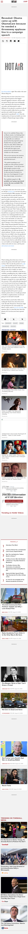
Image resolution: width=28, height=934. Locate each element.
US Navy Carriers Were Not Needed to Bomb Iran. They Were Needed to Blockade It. (15, 560)
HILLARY (15, 323)
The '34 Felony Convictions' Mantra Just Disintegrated (13, 924)
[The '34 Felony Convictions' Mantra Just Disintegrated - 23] (14, 913)
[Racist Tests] (14, 776)
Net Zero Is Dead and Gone (12, 710)
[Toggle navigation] (2, 1)
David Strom (5, 638)
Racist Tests (6, 786)
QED (17, 114)
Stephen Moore (6, 713)
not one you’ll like (19, 307)
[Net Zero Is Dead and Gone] (14, 700)
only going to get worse (7, 246)
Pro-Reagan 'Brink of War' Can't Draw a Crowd (14, 684)
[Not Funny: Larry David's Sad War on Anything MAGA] (14, 749)
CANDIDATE (8, 323)
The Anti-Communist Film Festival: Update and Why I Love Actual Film (12, 607)
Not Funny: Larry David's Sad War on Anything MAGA (13, 759)
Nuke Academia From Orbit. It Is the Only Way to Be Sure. (13, 634)
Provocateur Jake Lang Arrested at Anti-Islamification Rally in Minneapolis (12, 868)
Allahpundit (6, 37)
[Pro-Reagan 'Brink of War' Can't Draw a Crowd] (14, 674)
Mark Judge (5, 612)
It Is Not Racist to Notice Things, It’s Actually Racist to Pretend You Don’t (13, 841)
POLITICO (13, 326)
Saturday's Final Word (12, 545)
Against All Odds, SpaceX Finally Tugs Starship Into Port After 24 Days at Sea (16, 575)
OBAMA (21, 323)
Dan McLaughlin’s (6, 91)
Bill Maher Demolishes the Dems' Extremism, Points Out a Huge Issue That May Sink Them (13, 896)
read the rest (11, 191)
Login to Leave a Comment (14, 501)
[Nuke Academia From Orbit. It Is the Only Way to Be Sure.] (14, 624)
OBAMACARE (5, 326)
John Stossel (5, 789)
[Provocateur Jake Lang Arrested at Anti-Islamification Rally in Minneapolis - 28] (14, 857)
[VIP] (25, 1)
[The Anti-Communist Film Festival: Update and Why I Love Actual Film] (14, 595)
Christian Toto (6, 689)
